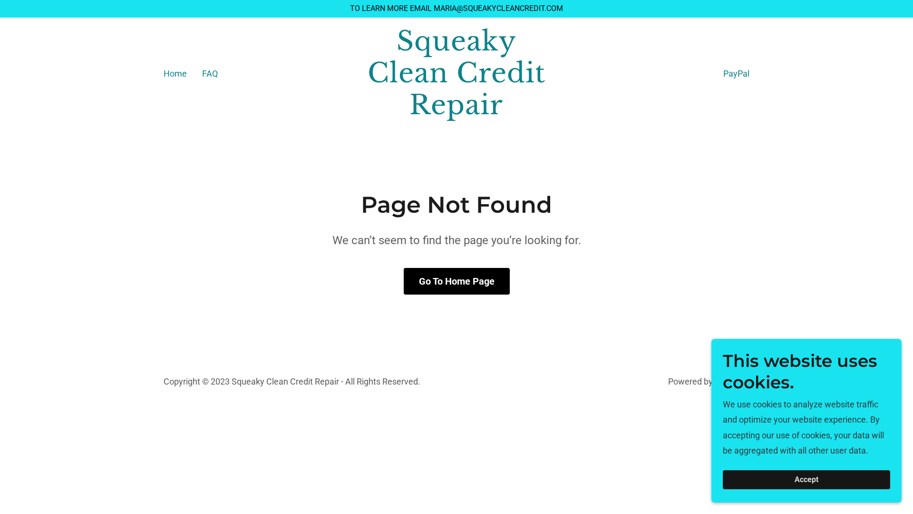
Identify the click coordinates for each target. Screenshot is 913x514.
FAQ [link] (210, 74)
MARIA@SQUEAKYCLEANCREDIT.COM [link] (498, 8)
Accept (806, 479)
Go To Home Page (457, 281)
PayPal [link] (736, 74)
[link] (456, 111)
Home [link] (175, 74)
